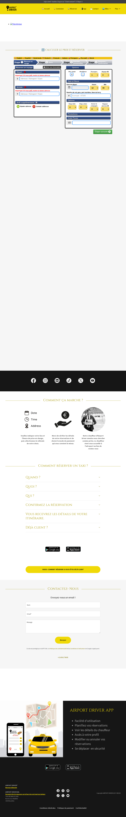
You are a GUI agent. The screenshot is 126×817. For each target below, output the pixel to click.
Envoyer (63, 640)
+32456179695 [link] (63, 657)
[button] (106, 8)
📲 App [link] (83, 9)
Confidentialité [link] (81, 808)
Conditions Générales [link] (47, 808)
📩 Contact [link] (94, 9)
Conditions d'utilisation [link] (77, 648)
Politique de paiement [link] (65, 808)
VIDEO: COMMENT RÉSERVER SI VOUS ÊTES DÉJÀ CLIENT (63, 569)
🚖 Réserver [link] (72, 9)
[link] (11, 8)
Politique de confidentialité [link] (58, 648)
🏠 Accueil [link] (46, 9)
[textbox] (63, 605)
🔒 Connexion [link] (59, 9)
